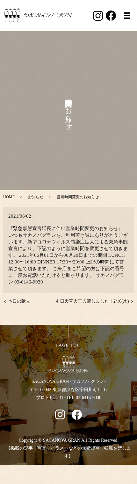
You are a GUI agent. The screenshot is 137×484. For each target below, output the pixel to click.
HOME (9, 197)
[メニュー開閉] (127, 15)
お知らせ (35, 197)
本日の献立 (19, 301)
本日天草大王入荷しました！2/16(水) (92, 301)
